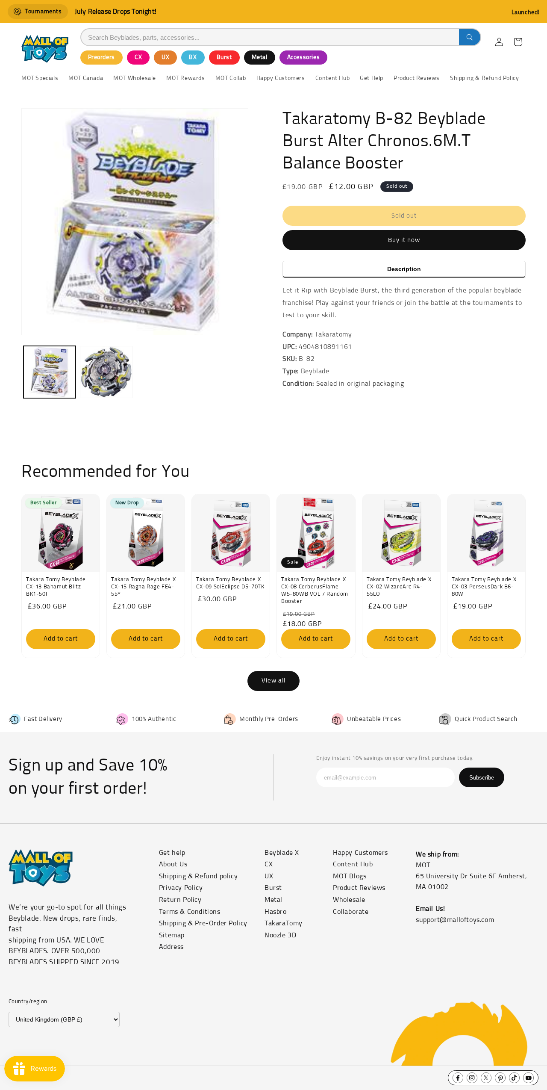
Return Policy (180, 899)
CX (138, 57)
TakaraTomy (284, 923)
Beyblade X (282, 852)
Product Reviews (359, 887)
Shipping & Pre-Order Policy (203, 923)
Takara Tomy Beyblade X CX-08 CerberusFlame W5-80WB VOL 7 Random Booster (314, 590)
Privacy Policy (181, 887)
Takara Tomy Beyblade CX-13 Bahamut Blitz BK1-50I (56, 587)
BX (193, 57)
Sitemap (172, 935)
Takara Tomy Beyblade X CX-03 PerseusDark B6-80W (484, 587)
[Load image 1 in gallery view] (50, 372)
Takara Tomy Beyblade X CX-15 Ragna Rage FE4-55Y (143, 587)
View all (273, 680)
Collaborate (351, 911)
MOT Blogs (349, 876)
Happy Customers (360, 852)
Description (404, 269)
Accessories (303, 57)
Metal (260, 57)
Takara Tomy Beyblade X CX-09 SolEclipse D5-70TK (230, 583)
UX (165, 57)
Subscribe (481, 777)
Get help (172, 852)
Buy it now (404, 240)
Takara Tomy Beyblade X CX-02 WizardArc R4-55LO (399, 587)
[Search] (469, 37)
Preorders (101, 57)
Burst (224, 57)
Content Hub (353, 864)
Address (171, 946)
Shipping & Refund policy (198, 876)
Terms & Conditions (190, 911)
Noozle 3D (280, 935)
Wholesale (349, 899)
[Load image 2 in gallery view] (106, 372)
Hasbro (276, 911)
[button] (518, 41)
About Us (173, 864)
